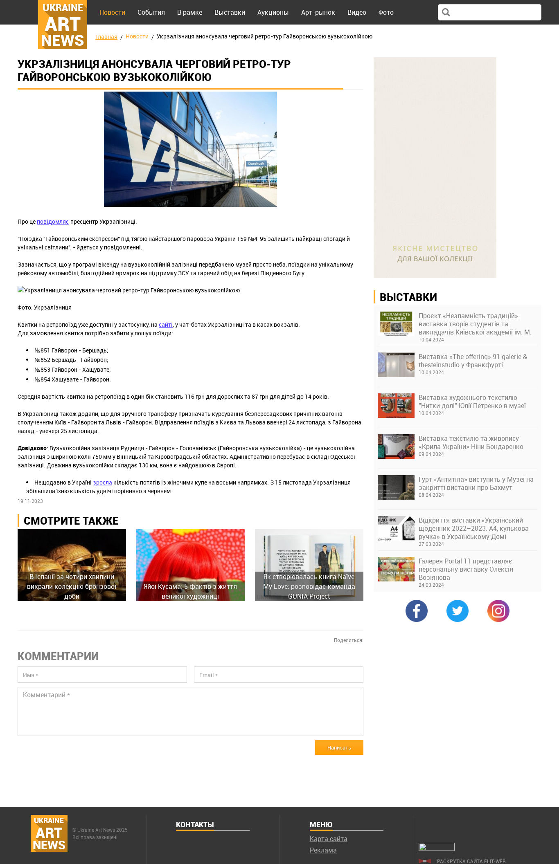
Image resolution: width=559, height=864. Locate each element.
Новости (112, 12)
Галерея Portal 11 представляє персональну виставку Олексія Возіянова (466, 569)
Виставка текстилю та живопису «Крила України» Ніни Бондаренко (471, 442)
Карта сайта (328, 838)
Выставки (229, 12)
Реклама (323, 850)
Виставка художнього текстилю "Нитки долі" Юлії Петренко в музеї (472, 401)
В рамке (189, 12)
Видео (356, 12)
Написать (339, 747)
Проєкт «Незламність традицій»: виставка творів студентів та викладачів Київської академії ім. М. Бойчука (475, 324)
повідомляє (53, 221)
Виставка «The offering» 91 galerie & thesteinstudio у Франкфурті (473, 360)
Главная (106, 36)
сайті (166, 324)
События (151, 12)
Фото (386, 12)
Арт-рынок (318, 12)
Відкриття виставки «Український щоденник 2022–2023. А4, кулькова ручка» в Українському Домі (474, 528)
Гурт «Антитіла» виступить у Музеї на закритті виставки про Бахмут (476, 483)
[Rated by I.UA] (437, 848)
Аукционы (273, 12)
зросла (102, 482)
